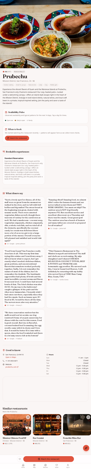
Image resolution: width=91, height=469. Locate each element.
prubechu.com (11, 367)
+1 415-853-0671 (12, 361)
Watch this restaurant (18, 138)
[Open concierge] (86, 448)
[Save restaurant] (28, 417)
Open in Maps (11, 357)
